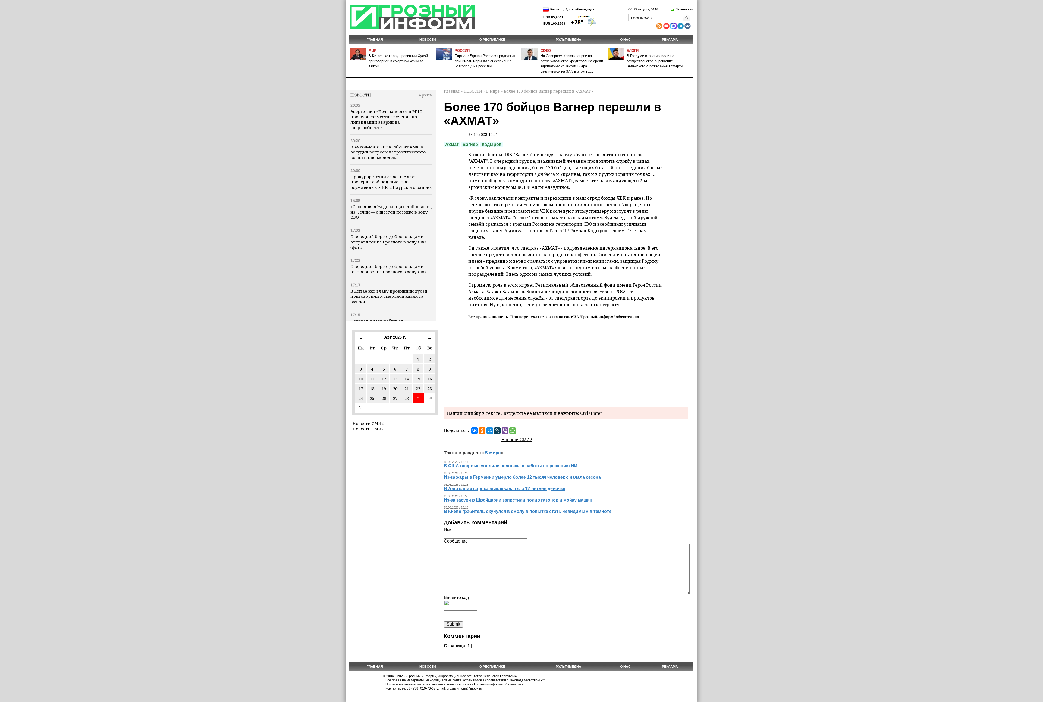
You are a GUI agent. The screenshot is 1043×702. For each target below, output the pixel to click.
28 (406, 398)
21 (406, 388)
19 (384, 388)
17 (361, 388)
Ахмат (452, 144)
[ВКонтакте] (474, 430)
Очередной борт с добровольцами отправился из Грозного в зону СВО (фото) (388, 242)
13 (395, 378)
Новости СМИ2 (368, 423)
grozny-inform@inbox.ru (464, 688)
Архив (425, 95)
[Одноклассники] (482, 430)
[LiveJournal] (497, 430)
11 (372, 378)
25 (372, 398)
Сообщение (456, 541)
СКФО (546, 51)
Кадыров (492, 144)
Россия (462, 51)
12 (384, 378)
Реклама (670, 40)
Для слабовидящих (580, 9)
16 (430, 378)
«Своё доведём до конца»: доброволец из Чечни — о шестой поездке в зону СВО (391, 212)
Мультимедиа (568, 40)
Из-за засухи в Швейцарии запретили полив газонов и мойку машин (518, 500)
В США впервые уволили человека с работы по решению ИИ (510, 465)
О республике (492, 40)
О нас (625, 40)
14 (406, 378)
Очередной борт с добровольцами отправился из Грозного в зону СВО (388, 269)
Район (555, 9)
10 (361, 378)
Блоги (633, 51)
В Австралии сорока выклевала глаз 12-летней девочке (504, 488)
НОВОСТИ (427, 40)
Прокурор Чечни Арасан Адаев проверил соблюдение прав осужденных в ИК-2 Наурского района (391, 182)
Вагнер (470, 144)
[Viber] (505, 430)
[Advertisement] (566, 362)
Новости (360, 95)
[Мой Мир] (489, 430)
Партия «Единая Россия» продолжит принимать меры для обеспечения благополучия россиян (485, 61)
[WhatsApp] (512, 430)
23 (430, 388)
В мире (493, 91)
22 (418, 388)
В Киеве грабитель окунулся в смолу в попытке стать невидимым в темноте (527, 511)
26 (384, 398)
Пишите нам (684, 9)
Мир (372, 51)
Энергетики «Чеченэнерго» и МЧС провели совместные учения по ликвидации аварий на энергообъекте (386, 119)
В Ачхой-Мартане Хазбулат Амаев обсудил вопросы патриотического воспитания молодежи (388, 152)
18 (372, 388)
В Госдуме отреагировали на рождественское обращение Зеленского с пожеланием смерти (655, 61)
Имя (448, 529)
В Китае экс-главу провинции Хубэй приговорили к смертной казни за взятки (398, 61)
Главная (375, 40)
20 (395, 388)
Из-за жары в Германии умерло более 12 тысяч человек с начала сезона (522, 477)
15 (418, 378)
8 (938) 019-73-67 (422, 688)
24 (361, 398)
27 (395, 398)
